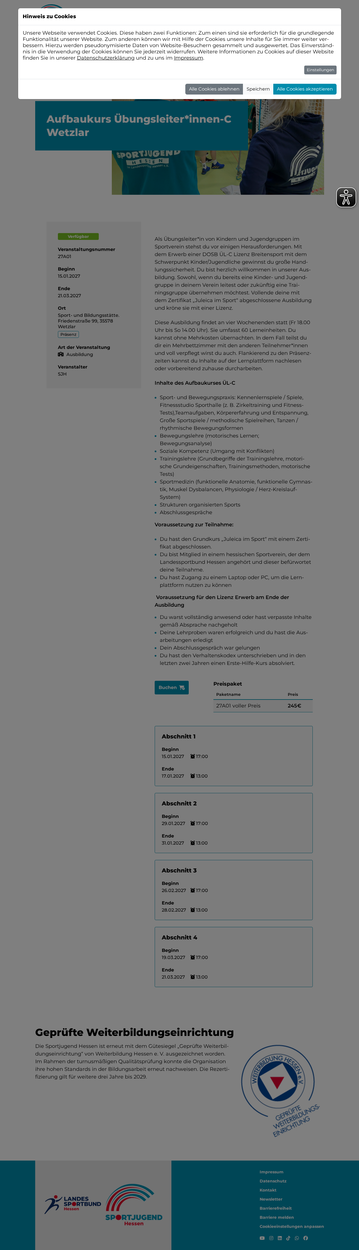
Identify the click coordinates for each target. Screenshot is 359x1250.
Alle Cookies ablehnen (214, 89)
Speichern (258, 89)
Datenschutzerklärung (106, 58)
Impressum (188, 58)
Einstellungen (320, 69)
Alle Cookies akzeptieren (305, 89)
